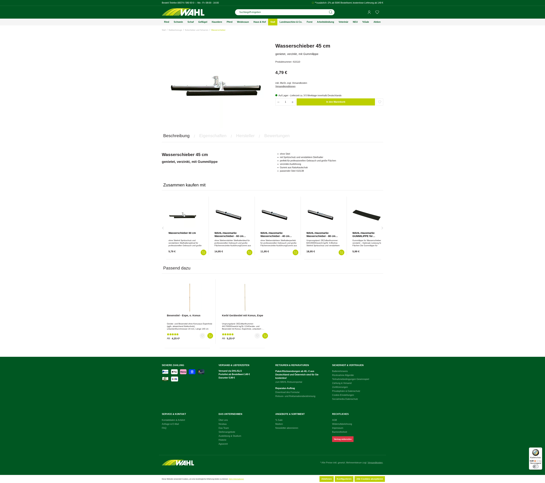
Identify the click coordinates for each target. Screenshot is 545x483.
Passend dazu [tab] (176, 268)
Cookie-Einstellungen (343, 395)
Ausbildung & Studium (230, 436)
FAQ (164, 428)
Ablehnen (326, 479)
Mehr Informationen (236, 479)
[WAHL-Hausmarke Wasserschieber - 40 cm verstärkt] (274, 215)
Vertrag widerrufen (343, 439)
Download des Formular (287, 392)
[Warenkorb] (382, 12)
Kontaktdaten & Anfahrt (173, 420)
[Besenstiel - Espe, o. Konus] (190, 297)
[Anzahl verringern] (278, 101)
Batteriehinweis (340, 371)
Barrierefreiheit (339, 432)
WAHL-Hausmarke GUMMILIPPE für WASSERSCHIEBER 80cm (368, 236)
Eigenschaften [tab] (213, 135)
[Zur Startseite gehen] (183, 12)
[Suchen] (331, 12)
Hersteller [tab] (245, 135)
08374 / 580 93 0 (185, 3)
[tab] (176, 135)
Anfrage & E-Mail (170, 424)
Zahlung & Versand (342, 383)
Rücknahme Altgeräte (343, 375)
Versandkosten (375, 462)
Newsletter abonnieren (286, 428)
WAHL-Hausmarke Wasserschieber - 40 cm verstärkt (274, 236)
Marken (279, 424)
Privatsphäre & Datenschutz (346, 391)
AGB (334, 420)
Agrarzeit (223, 444)
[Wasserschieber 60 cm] (182, 215)
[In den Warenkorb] (210, 336)
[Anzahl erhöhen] (293, 101)
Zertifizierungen (340, 387)
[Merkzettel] (377, 12)
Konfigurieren (344, 479)
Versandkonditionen (285, 86)
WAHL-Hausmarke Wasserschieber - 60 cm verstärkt (228, 236)
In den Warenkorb (335, 102)
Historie (222, 440)
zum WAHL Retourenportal (288, 382)
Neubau (223, 424)
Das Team (224, 428)
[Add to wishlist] (379, 101)
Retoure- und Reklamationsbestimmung (295, 396)
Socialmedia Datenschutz (345, 399)
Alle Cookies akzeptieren (369, 479)
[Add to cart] (203, 252)
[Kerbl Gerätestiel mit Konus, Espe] (245, 297)
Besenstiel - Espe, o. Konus (183, 315)
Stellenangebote (227, 432)
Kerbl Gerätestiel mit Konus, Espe (242, 315)
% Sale (279, 420)
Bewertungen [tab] (277, 135)
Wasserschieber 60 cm (182, 233)
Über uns (223, 420)
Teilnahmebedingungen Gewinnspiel (350, 379)
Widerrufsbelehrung (342, 424)
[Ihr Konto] (369, 12)
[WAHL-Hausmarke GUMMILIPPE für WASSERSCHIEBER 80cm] (366, 215)
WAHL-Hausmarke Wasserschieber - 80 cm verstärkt (320, 236)
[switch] (535, 466)
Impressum (337, 428)
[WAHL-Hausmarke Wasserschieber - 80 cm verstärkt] (320, 215)
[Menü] (540, 449)
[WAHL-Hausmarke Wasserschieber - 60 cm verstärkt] (228, 215)
